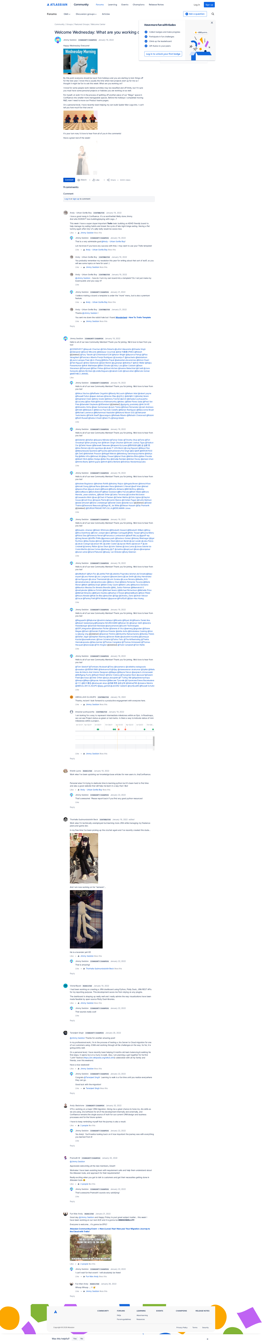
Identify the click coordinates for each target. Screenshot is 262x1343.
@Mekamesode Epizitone (86, 451)
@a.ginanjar (117, 363)
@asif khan (136, 486)
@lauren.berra (116, 576)
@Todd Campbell (125, 645)
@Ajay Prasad (107, 456)
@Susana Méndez (102, 440)
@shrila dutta (121, 631)
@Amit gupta (94, 462)
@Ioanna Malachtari (127, 368)
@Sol (132, 451)
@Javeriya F (118, 357)
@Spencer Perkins (107, 634)
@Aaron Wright (118, 354)
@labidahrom (141, 357)
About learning (142, 1315)
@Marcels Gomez (142, 371)
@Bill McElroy (130, 489)
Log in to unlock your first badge (163, 53)
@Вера (86, 680)
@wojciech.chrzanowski (142, 672)
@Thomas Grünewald (131, 642)
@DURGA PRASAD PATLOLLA (99, 508)
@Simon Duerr (143, 360)
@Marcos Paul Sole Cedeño (106, 410)
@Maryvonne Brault (145, 410)
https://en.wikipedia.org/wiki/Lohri (99, 1057)
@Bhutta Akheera (116, 489)
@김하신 (120, 396)
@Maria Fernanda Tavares (131, 582)
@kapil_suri (128, 549)
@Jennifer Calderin (118, 686)
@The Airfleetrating (132, 639)
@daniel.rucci (127, 503)
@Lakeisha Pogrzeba (119, 574)
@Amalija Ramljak (118, 459)
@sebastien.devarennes (125, 360)
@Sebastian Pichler (100, 628)
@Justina (119, 549)
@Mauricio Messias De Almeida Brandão (93, 587)
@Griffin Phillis (94, 538)
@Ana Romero (81, 448)
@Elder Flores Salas (133, 401)
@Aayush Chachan (91, 349)
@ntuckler (107, 595)
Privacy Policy (181, 1327)
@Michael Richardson (127, 590)
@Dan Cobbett (129, 365)
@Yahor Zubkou (113, 675)
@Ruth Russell (81, 418)
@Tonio (141, 440)
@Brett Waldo (135, 492)
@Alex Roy (105, 459)
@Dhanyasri (85, 368)
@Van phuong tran (93, 442)
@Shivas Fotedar (107, 631)
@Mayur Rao (144, 448)
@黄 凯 (147, 445)
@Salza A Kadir (95, 418)
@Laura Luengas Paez (80, 360)
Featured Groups (82, 24)
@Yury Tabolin (86, 354)
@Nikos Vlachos (82, 393)
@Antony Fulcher (112, 399)
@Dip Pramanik (142, 505)
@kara (136, 549)
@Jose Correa (94, 549)
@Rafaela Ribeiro (118, 415)
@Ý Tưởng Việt (125, 677)
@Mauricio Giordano (139, 584)
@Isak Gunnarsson (100, 407)
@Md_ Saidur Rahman (120, 587)
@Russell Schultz (146, 686)
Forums (100, 4)
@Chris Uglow (135, 497)
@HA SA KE (144, 404)
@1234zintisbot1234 (102, 354)
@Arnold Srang (82, 486)
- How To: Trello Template (133, 317)
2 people (84, 1125)
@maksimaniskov (83, 582)
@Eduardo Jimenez (84, 530)
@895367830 (146, 451)
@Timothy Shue (130, 440)
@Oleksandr (75, 352)
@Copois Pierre (99, 500)
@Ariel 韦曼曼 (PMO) (125, 352)
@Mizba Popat (107, 360)
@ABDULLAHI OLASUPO (86, 686)
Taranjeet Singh (77, 1033)
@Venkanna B (105, 669)
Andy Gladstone (77, 1105)
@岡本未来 (132, 445)
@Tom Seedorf (81, 666)
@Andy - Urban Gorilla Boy (113, 241)
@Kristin (78, 410)
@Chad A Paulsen (105, 497)
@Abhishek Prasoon (92, 453)
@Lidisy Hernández (142, 576)
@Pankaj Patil (89, 598)
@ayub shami (94, 489)
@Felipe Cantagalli (119, 533)
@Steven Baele (113, 636)
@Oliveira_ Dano (126, 595)
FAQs (119, 1315)
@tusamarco (119, 666)
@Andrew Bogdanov (84, 483)
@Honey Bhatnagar (140, 538)
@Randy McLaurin (116, 393)
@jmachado (130, 357)
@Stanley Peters (147, 634)
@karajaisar (145, 549)
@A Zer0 (79, 453)
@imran (99, 541)
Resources (141, 1319)
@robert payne (144, 393)
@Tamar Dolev (116, 440)
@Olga (116, 595)
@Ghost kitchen (111, 368)
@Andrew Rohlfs (101, 483)
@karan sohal (81, 552)
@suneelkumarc (89, 639)
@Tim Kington (100, 645)
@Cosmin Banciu (114, 500)
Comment (69, 180)
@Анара (79, 680)
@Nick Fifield (144, 593)
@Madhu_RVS (141, 579)
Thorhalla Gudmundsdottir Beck (84, 819)
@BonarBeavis (81, 492)
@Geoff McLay (132, 535)
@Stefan (89, 440)
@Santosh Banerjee (96, 625)
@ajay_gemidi (104, 686)
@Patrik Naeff (93, 415)
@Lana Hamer (88, 576)
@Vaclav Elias (110, 396)
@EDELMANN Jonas (121, 508)
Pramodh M (75, 1158)
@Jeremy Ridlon (90, 546)
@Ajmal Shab (120, 456)
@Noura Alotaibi (82, 595)
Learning (112, 4)
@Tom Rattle (139, 645)
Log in (197, 4)
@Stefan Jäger (82, 636)
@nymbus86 (133, 686)
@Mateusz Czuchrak (106, 352)
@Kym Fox (91, 574)
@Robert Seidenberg (84, 623)
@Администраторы (141, 677)
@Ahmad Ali (95, 456)
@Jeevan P (137, 544)
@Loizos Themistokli (98, 579)
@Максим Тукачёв (116, 680)
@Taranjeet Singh (91, 1077)
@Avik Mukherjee (89, 365)
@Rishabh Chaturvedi (136, 415)
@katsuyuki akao (99, 683)
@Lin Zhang (95, 360)
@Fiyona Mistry (147, 533)
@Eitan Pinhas (97, 368)
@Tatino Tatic (117, 639)
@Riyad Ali (127, 620)
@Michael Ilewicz (110, 590)
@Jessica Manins (145, 683)
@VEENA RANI (91, 669)
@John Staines (115, 546)
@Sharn (85, 631)
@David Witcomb (88, 352)
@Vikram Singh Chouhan (112, 442)
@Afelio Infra (84, 456)
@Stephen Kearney (97, 636)
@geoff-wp (144, 535)
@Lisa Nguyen (81, 579)
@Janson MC (97, 544)
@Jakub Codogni (83, 544)
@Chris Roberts (107, 349)
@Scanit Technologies (129, 625)
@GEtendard (104, 404)
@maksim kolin (115, 371)
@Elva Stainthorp (82, 533)
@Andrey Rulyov (116, 483)
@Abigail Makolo (109, 453)
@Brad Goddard (109, 492)
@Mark (84, 584)
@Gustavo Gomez (123, 538)
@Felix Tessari (133, 533)
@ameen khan (147, 459)
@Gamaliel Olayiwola (89, 404)
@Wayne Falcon (124, 672)
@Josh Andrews (146, 407)
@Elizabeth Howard (118, 530)
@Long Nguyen (131, 448)
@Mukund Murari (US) (125, 412)
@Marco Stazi (113, 582)
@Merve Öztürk (95, 590)
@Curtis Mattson (144, 500)
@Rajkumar (92, 620)
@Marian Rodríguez (127, 410)
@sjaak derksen (97, 396)
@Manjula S (88, 410)
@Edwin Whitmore (101, 530)
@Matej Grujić (94, 584)
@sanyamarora (112, 625)
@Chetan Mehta (121, 497)
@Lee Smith (128, 576)
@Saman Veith (135, 623)
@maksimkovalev (99, 582)
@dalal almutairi (82, 503)
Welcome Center (98, 24)
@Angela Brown (131, 483)
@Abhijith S (130, 396)
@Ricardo (117, 620)
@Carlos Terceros (118, 494)
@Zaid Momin (105, 363)
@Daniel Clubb (114, 503)
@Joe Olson (103, 546)
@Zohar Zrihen (96, 677)
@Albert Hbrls (81, 459)
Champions (139, 4)
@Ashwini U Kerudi (122, 486)
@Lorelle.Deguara (101, 371)
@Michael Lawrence (84, 412)
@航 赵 (140, 445)
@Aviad (145, 486)
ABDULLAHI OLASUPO (85, 697)
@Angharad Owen (83, 399)
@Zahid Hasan (85, 445)
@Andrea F (127, 363)
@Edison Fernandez (130, 407)
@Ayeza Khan (81, 489)
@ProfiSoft (122, 598)
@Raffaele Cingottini (99, 393)
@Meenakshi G (137, 587)
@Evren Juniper (98, 533)
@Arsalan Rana (107, 486)
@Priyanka (103, 451)
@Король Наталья (98, 680)
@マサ (78, 683)
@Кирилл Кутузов (119, 445)
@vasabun (80, 669)
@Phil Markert (101, 598)
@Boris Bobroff (95, 492)
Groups (69, 24)
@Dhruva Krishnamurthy (106, 401)
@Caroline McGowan (135, 494)
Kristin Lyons (75, 771)
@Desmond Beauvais (91, 505)
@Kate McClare (86, 371)
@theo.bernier (96, 642)
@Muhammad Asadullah (104, 412)
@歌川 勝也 (86, 683)
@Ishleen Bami (109, 541)
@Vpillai (144, 669)
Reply (72, 326)
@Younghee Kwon (128, 675)
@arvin (123, 399)
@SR (137, 451)
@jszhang (105, 549)
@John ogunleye (95, 448)
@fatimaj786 (131, 683)
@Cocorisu (80, 401)
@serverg (128, 628)
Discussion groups (85, 13)
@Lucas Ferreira (128, 579)
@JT (112, 549)
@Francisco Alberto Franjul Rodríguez (96, 357)
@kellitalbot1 (81, 574)
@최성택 (121, 683)
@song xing (83, 634)
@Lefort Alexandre (123, 349)
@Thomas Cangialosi (112, 642)
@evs (107, 533)
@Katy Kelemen (129, 552)
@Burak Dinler (103, 494)
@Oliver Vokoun (141, 595)
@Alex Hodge (94, 459)
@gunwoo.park (108, 538)
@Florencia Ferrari (95, 535)
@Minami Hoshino (100, 593)
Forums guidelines (124, 1319)
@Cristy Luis (116, 365)
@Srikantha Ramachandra (127, 634)
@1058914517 (76, 349)
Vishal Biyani (75, 986)
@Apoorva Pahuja (134, 354)
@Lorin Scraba (113, 579)
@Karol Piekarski (95, 552)
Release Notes (156, 4)
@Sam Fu (106, 418)
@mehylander (81, 590)
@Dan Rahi (90, 401)
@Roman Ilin (123, 623)
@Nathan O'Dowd (116, 593)
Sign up (209, 4)
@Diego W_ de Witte (110, 505)
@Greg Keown (81, 538)
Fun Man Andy (76, 1213)
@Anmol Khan (145, 483)
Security (205, 1327)
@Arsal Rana (94, 486)
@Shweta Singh (139, 349)
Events (124, 4)
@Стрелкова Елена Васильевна (139, 680)
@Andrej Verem (142, 396)
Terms (194, 1327)
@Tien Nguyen (76, 363)
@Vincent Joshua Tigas (134, 442)
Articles (106, 13)
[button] (115, 736)
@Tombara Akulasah (98, 666)
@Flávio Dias (81, 535)
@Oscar (78, 598)
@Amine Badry (81, 462)
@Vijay (114, 669)
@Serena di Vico (116, 628)
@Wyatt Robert (98, 675)
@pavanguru (105, 415)
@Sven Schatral (103, 639)
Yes (75, 1338)
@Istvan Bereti (122, 541)
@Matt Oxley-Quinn (109, 584)
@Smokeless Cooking (137, 631)
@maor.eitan (128, 371)
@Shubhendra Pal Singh (118, 451)
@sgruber (137, 628)
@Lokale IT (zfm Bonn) (114, 448)
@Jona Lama (128, 546)
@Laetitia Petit (103, 574)
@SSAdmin (80, 440)
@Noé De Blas (96, 595)
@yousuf (140, 675)
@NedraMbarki (131, 593)
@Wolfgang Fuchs (83, 675)
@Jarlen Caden (110, 544)
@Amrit (104, 462)
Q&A (66, 13)
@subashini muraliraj (129, 636)
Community (81, 4)
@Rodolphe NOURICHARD (105, 623)
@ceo (94, 497)
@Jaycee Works (124, 544)
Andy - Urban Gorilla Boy (81, 213)
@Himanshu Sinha (83, 407)
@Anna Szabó (98, 399)
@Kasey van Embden (112, 552)
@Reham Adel (131, 393)
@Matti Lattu (124, 584)
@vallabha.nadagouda (136, 666)
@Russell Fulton (82, 396)
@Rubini (150, 415)
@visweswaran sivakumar (129, 669)
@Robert (138, 352)
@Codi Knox (86, 500)
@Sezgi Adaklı (117, 418)
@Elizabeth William (135, 530)
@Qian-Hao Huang (135, 598)
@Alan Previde (145, 456)
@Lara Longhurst (102, 576)
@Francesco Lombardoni (114, 535)
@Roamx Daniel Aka (141, 620)
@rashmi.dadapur (105, 620)
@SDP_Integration (83, 628)
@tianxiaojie (88, 645)
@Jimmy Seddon (82, 278)
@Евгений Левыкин (101, 445)
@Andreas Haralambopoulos (133, 462)
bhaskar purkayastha (84, 712)
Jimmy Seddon (70, 40)
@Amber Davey (133, 459)
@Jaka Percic (147, 541)
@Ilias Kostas (89, 541)
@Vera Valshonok (91, 363)
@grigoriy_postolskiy (129, 404)
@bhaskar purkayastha (137, 399)
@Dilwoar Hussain (127, 505)
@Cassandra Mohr (83, 497)
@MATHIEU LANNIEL (79, 374)
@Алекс (121, 401)
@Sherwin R (94, 631)
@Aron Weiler (139, 363)
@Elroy (147, 530)
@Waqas (113, 672)
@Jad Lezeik (135, 541)
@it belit (139, 368)
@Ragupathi (80, 620)
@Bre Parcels (123, 492)
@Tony (111, 666)
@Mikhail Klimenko (83, 593)
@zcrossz (84, 677)
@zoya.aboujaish (110, 677)
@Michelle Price (144, 590)
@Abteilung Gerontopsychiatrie (130, 453)
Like (72, 232)
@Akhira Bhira (132, 456)
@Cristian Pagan (129, 500)
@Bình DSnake (104, 365)
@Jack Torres (114, 407)
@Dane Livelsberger (99, 503)
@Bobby (140, 489)
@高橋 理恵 (112, 683)
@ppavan (112, 598)
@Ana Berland (114, 462)
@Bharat (104, 489)
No (82, 1338)
